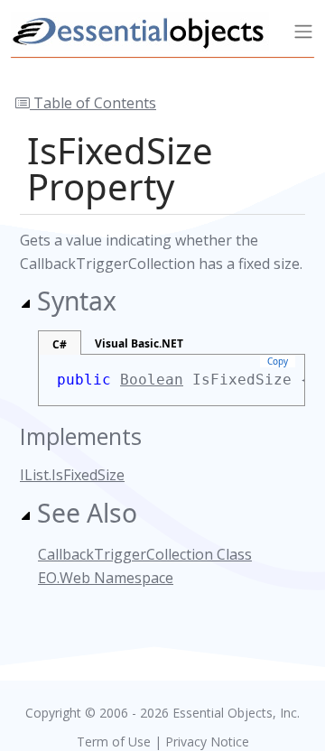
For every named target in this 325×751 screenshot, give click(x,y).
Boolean (151, 379)
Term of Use (114, 741)
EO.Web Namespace (105, 578)
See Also (87, 513)
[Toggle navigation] (303, 31)
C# (59, 344)
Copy (277, 361)
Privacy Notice (207, 741)
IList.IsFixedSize (72, 475)
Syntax (76, 300)
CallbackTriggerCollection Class (145, 554)
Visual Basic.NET (139, 343)
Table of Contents (93, 103)
